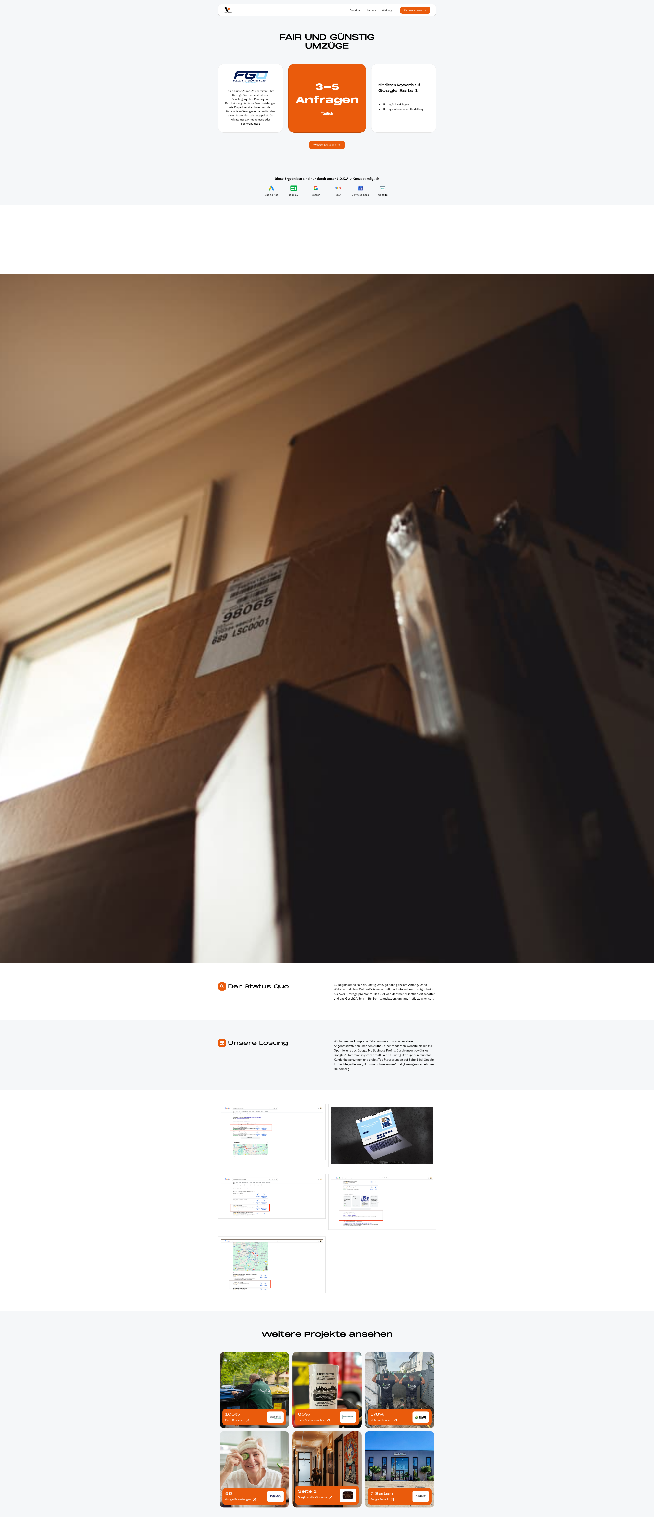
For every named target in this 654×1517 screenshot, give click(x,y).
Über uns (371, 10)
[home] (228, 10)
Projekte (355, 10)
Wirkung (387, 10)
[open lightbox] (272, 1132)
